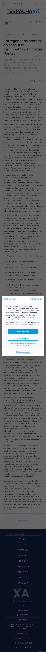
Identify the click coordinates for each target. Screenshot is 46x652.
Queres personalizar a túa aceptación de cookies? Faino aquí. (23, 344)
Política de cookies (23, 352)
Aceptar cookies (23, 331)
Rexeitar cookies (23, 338)
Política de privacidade (23, 353)
